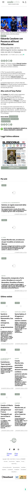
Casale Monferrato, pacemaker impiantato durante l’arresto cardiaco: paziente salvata (21, 367)
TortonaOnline (23, 469)
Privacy (22, 461)
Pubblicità (18, 461)
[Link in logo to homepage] (13, 2)
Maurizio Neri (4, 54)
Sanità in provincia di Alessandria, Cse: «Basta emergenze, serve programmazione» (7, 321)
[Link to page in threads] (11, 61)
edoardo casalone (14, 119)
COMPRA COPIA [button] (14, 168)
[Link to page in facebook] (2, 61)
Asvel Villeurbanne (13, 116)
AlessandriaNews (16, 467)
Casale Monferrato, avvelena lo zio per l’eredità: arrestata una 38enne (12, 242)
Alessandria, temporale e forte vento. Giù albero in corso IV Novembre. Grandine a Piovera (12, 280)
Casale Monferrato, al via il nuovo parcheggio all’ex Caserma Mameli (20, 410)
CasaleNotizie (10, 469)
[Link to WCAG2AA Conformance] (20, 477)
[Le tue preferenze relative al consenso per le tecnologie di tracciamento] (25, 489)
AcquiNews (4, 469)
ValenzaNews (14, 471)
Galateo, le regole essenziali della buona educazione (13, 206)
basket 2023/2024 (5, 119)
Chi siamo (5, 461)
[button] (23, 2)
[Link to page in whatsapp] (9, 61)
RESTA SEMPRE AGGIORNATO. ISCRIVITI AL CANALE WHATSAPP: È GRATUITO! (15, 129)
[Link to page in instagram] (18, 449)
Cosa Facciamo (12, 461)
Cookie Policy (13, 463)
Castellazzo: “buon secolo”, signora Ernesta (6, 364)
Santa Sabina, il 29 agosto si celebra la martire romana (20, 317)
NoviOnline (23, 467)
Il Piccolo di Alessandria (7, 467)
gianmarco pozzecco (5, 121)
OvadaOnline (16, 469)
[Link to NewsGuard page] (8, 477)
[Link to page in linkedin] (6, 61)
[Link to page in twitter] (4, 61)
